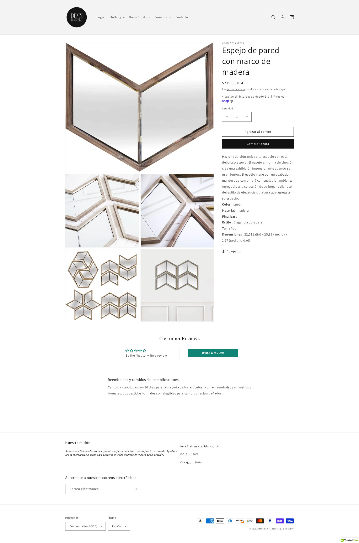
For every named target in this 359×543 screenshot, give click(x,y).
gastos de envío (236, 88)
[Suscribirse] (135, 489)
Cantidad (227, 108)
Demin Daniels (264, 528)
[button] (117, 17)
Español (117, 526)
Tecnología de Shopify (283, 528)
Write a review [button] (213, 353)
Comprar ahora (258, 144)
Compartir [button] (234, 251)
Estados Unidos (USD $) (83, 526)
